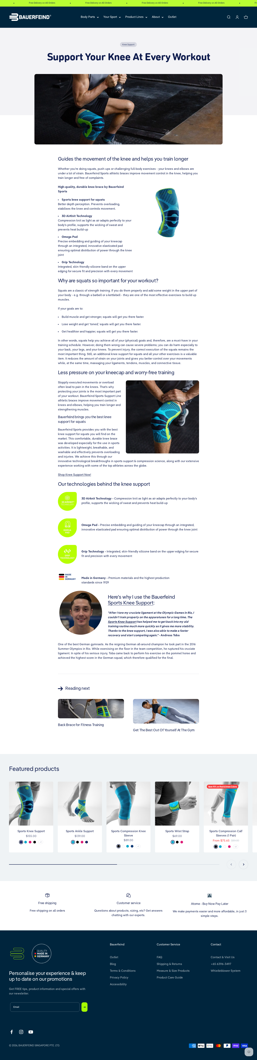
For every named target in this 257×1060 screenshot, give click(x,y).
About (156, 17)
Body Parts (88, 17)
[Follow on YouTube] (30, 1031)
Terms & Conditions (123, 970)
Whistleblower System (225, 970)
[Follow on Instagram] (21, 1031)
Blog (113, 964)
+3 (235, 846)
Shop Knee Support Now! (74, 474)
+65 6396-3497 (221, 964)
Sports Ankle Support (80, 831)
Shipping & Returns (169, 964)
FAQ (159, 957)
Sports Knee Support (130, 603)
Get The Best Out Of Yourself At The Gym (164, 730)
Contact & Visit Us (223, 957)
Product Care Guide (170, 977)
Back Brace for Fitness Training (81, 725)
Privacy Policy (119, 977)
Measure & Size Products (173, 970)
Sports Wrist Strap (177, 831)
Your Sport (110, 17)
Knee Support (128, 44)
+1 (40, 842)
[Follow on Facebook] (11, 1031)
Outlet (172, 17)
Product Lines (134, 17)
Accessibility (118, 984)
